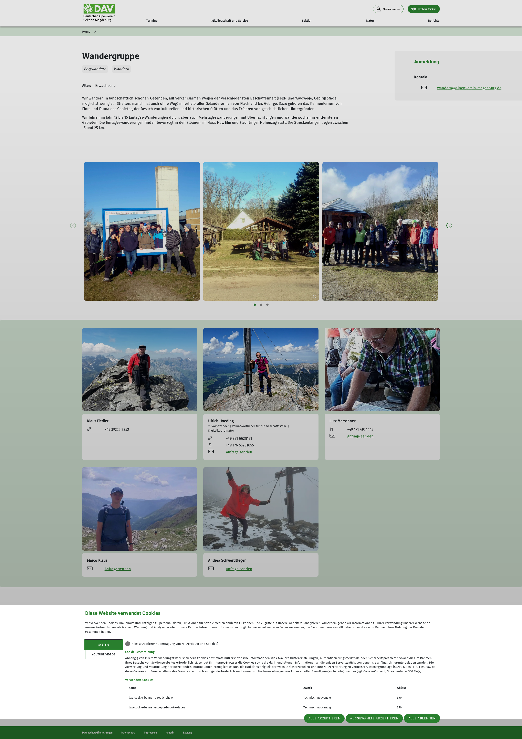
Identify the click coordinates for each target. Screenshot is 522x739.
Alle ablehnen (422, 718)
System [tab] (103, 644)
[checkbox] (281, 644)
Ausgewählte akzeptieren (374, 718)
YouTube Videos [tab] (103, 654)
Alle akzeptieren (324, 718)
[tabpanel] (281, 676)
